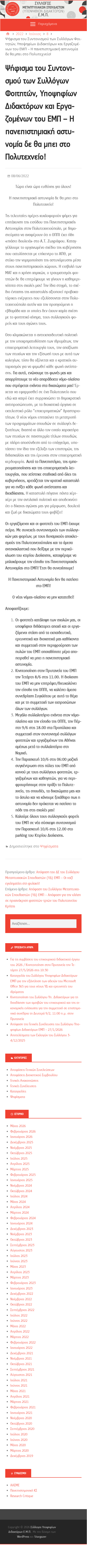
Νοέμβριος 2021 (21, 1358)
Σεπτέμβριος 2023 (22, 1245)
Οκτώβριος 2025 (21, 1153)
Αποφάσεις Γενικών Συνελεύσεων (32, 1070)
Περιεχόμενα (47, 24)
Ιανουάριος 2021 (21, 1413)
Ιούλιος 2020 (18, 1434)
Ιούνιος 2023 (18, 1261)
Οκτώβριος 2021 (21, 1364)
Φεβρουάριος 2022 (23, 1342)
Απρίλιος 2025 (19, 1164)
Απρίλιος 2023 (19, 1272)
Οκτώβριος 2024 (21, 1191)
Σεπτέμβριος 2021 (22, 1369)
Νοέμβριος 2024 (21, 1185)
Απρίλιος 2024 (19, 1207)
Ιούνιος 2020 (18, 1440)
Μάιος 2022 (18, 1326)
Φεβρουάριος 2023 (23, 1283)
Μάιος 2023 (18, 1267)
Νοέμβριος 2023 (21, 1234)
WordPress (23, 1536)
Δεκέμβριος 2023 (21, 1229)
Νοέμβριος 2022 (21, 1299)
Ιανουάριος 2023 (21, 1288)
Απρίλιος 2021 (19, 1396)
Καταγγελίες (18, 1091)
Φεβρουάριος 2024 (23, 1218)
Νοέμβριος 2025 (21, 1148)
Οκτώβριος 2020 (21, 1423)
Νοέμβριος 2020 (21, 1418)
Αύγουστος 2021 (21, 1375)
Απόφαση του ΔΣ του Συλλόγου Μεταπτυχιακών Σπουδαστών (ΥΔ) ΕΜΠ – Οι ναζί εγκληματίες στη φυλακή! (42, 878)
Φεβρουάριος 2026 (23, 1131)
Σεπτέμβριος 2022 (22, 1310)
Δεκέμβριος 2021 (21, 1353)
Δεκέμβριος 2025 (21, 1142)
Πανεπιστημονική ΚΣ (23, 1490)
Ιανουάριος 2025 (21, 1180)
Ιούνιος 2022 (18, 1321)
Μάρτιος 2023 (19, 1277)
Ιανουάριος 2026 (21, 1137)
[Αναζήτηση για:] (43, 923)
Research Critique (21, 1496)
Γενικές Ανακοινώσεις (24, 1081)
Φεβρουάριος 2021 (23, 1407)
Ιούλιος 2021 (18, 1380)
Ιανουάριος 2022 (21, 1348)
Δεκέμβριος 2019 (21, 1456)
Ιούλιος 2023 (18, 1256)
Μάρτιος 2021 (19, 1402)
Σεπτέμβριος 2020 (22, 1429)
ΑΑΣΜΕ (15, 1485)
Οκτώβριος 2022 (21, 1304)
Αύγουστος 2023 (21, 1250)
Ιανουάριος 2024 (21, 1223)
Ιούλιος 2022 (18, 1315)
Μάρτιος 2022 (19, 1337)
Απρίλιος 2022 (19, 1331)
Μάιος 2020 (18, 1445)
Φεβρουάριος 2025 (23, 1175)
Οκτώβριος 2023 (21, 1240)
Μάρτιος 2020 (19, 1451)
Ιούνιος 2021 (18, 1385)
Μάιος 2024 (18, 1202)
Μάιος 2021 (18, 1391)
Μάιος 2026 (18, 1126)
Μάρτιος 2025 (19, 1169)
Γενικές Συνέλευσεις (23, 1086)
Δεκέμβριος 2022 (21, 1294)
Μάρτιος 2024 (19, 1213)
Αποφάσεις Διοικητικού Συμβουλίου (34, 1075)
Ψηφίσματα (49, 846)
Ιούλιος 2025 (18, 1158)
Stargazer (40, 1536)
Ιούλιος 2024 (18, 1196)
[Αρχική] (7, 33)
